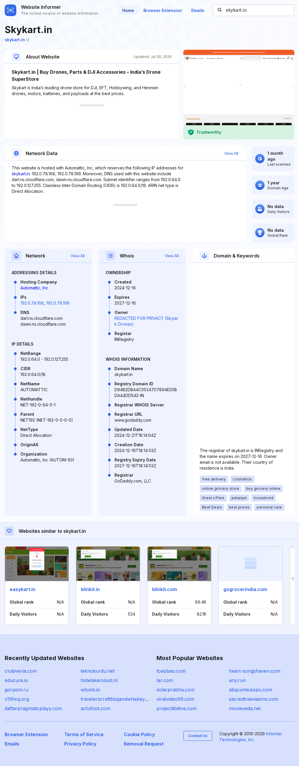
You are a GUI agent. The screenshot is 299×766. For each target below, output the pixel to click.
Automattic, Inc (34, 287)
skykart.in (15, 39)
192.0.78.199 (57, 302)
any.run (237, 680)
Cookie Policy (139, 734)
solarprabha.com (175, 690)
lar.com (165, 680)
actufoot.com (95, 708)
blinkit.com (164, 589)
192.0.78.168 (32, 302)
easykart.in (22, 589)
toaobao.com (171, 671)
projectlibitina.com (177, 708)
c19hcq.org (17, 699)
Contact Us (197, 736)
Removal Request (144, 744)
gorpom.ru (16, 690)
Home (128, 10)
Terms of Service (84, 734)
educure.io (16, 680)
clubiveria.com (21, 671)
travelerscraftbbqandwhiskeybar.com (122, 699)
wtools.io (90, 690)
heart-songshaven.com (254, 671)
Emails (197, 10)
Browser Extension (162, 10)
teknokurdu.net (97, 671)
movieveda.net (245, 708)
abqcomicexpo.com (250, 690)
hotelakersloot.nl (99, 680)
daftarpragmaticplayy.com (33, 708)
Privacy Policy (80, 744)
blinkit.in (90, 589)
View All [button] (231, 153)
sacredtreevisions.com (253, 699)
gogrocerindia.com (245, 589)
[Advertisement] (92, 121)
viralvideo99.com (175, 699)
